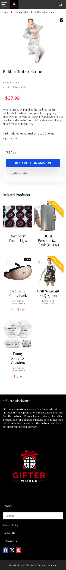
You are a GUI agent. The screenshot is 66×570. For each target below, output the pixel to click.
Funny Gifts (22, 12)
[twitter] (12, 550)
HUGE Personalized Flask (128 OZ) (48, 240)
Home (6, 12)
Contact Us (9, 533)
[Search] (60, 4)
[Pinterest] (18, 550)
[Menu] (4, 4)
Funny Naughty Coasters (18, 358)
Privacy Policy (10, 525)
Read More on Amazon (33, 163)
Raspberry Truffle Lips (18, 238)
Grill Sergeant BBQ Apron (48, 293)
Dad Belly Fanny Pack (18, 293)
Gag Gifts (12, 138)
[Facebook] (5, 550)
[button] (61, 20)
